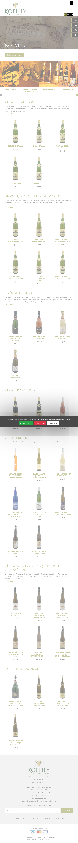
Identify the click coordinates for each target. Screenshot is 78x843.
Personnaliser (53, 423)
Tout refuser (40, 423)
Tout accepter (26, 423)
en (72, 14)
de (68, 14)
